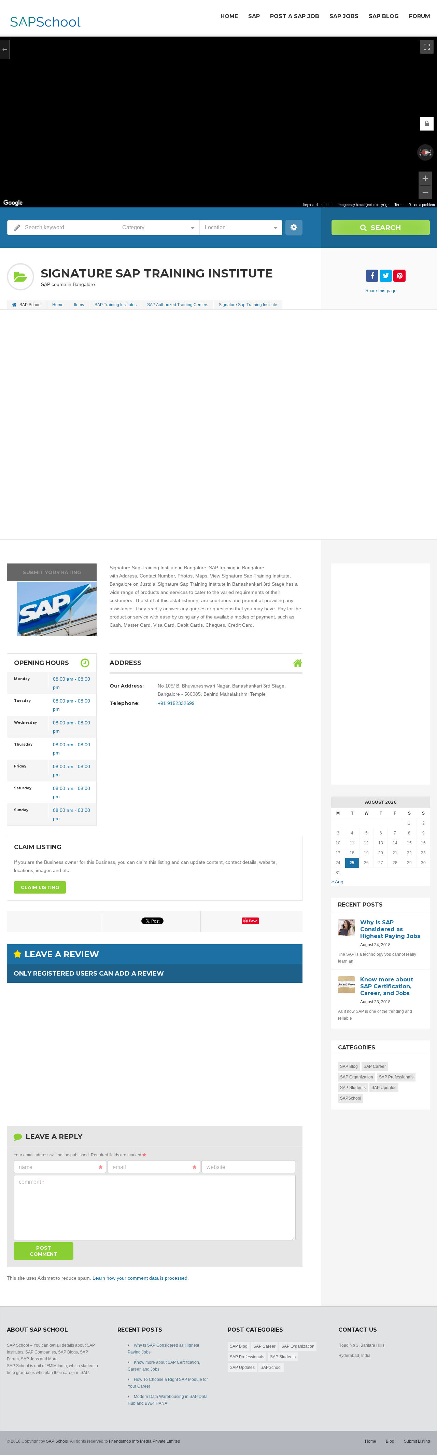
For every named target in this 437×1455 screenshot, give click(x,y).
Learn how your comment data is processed (140, 1278)
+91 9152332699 (176, 703)
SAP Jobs (343, 16)
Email (119, 1167)
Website (216, 1167)
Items (79, 304)
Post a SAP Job (294, 16)
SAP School (57, 1441)
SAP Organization (356, 1077)
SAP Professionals (396, 1077)
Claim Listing (40, 887)
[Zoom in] (425, 178)
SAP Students (353, 1087)
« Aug (337, 881)
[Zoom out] (425, 192)
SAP (254, 16)
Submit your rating (52, 572)
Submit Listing (417, 1441)
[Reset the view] (425, 152)
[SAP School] (45, 18)
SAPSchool (350, 1098)
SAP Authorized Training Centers (177, 304)
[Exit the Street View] (4, 49)
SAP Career (375, 1066)
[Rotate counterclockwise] (419, 152)
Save (253, 920)
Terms (400, 205)
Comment (31, 1182)
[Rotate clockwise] (431, 152)
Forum (419, 16)
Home (229, 16)
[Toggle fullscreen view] (427, 47)
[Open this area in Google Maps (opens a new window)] (13, 203)
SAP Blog (384, 16)
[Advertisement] (218, 361)
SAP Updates (383, 1087)
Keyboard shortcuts (318, 205)
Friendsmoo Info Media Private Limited (144, 1441)
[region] (218, 122)
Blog (390, 1441)
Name (25, 1167)
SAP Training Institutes (116, 304)
